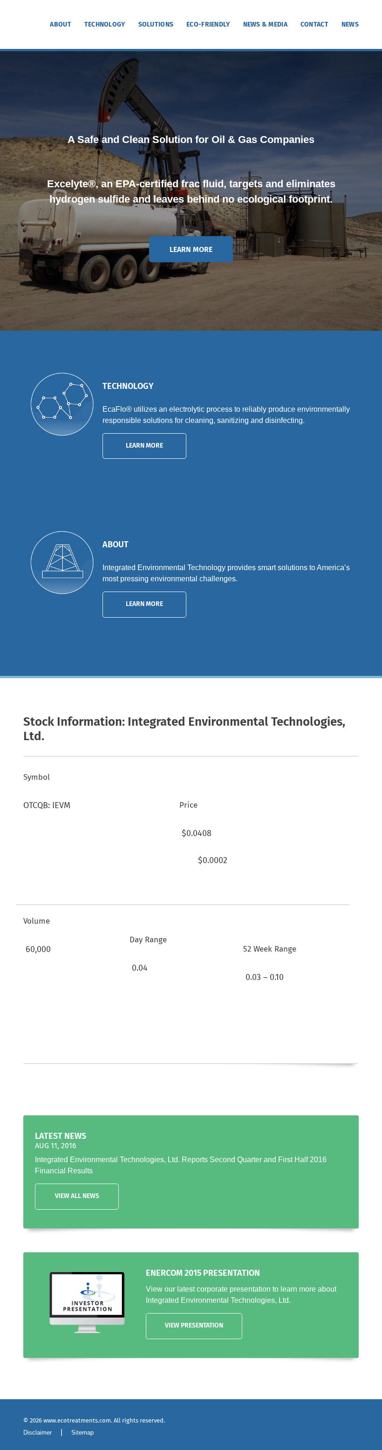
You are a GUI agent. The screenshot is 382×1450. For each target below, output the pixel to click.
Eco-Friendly (208, 24)
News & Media (265, 24)
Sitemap (82, 1432)
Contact (314, 24)
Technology (104, 24)
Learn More (191, 249)
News (350, 24)
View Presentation (194, 1325)
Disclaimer (37, 1432)
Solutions (156, 24)
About (60, 24)
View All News (77, 1196)
